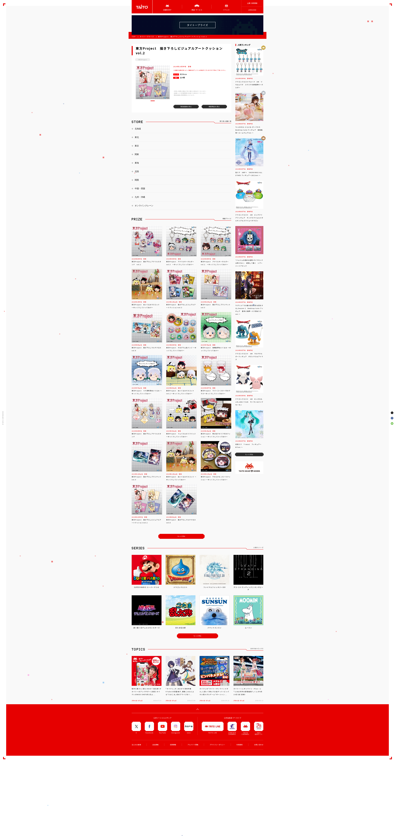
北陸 (137, 171)
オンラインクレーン (144, 205)
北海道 (138, 129)
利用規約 (239, 745)
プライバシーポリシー (217, 745)
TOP (134, 37)
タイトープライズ (147, 37)
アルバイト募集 (193, 745)
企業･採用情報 (252, 3)
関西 (137, 180)
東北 (137, 137)
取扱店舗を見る (186, 107)
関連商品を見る (214, 107)
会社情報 (155, 745)
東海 (137, 163)
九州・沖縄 (140, 197)
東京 (137, 146)
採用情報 (173, 745)
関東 (137, 154)
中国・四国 (140, 188)
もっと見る (181, 536)
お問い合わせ (258, 745)
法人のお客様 (136, 745)
